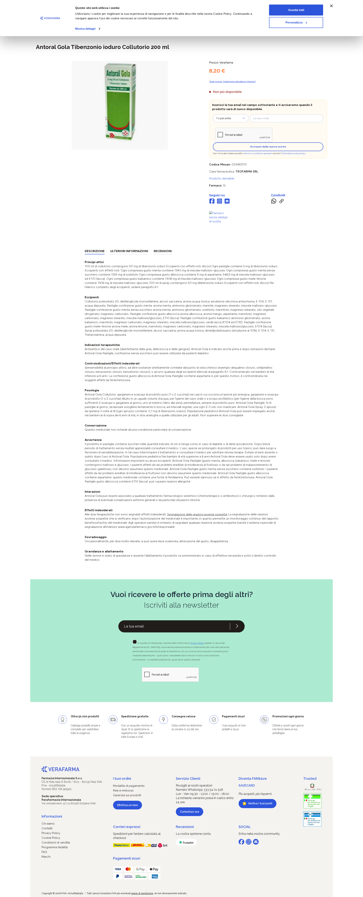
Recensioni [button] (185, 827)
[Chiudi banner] (331, 6)
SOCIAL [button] (245, 827)
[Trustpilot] (186, 842)
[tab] (95, 251)
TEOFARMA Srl (247, 171)
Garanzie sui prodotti (127, 795)
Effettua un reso (127, 805)
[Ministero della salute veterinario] (312, 818)
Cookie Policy (51, 838)
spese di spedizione (142, 893)
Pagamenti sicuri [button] (126, 858)
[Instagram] (219, 201)
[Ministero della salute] (312, 787)
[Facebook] (212, 201)
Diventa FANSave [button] (253, 779)
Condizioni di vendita (56, 842)
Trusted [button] (309, 779)
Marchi (46, 856)
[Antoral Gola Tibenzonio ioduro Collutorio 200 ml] (120, 101)
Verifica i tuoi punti (260, 803)
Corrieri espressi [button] (126, 827)
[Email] (227, 201)
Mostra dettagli (85, 28)
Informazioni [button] (52, 816)
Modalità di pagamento (129, 785)
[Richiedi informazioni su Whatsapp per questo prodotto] (274, 201)
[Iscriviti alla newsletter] (237, 626)
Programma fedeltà (55, 847)
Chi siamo (48, 823)
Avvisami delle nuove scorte (268, 146)
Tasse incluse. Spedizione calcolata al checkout (232, 81)
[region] (119, 105)
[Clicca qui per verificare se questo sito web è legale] (312, 800)
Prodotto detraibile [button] (221, 178)
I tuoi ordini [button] (122, 779)
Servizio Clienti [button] (188, 779)
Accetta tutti (296, 10)
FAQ (44, 852)
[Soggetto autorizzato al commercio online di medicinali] (219, 217)
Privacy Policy (197, 643)
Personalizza (293, 22)
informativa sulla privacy (294, 153)
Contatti (47, 828)
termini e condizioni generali (258, 153)
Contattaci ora (189, 811)
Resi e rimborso (123, 790)
